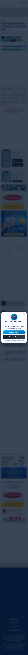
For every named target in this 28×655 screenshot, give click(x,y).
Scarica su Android (14, 332)
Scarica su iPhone (14, 337)
